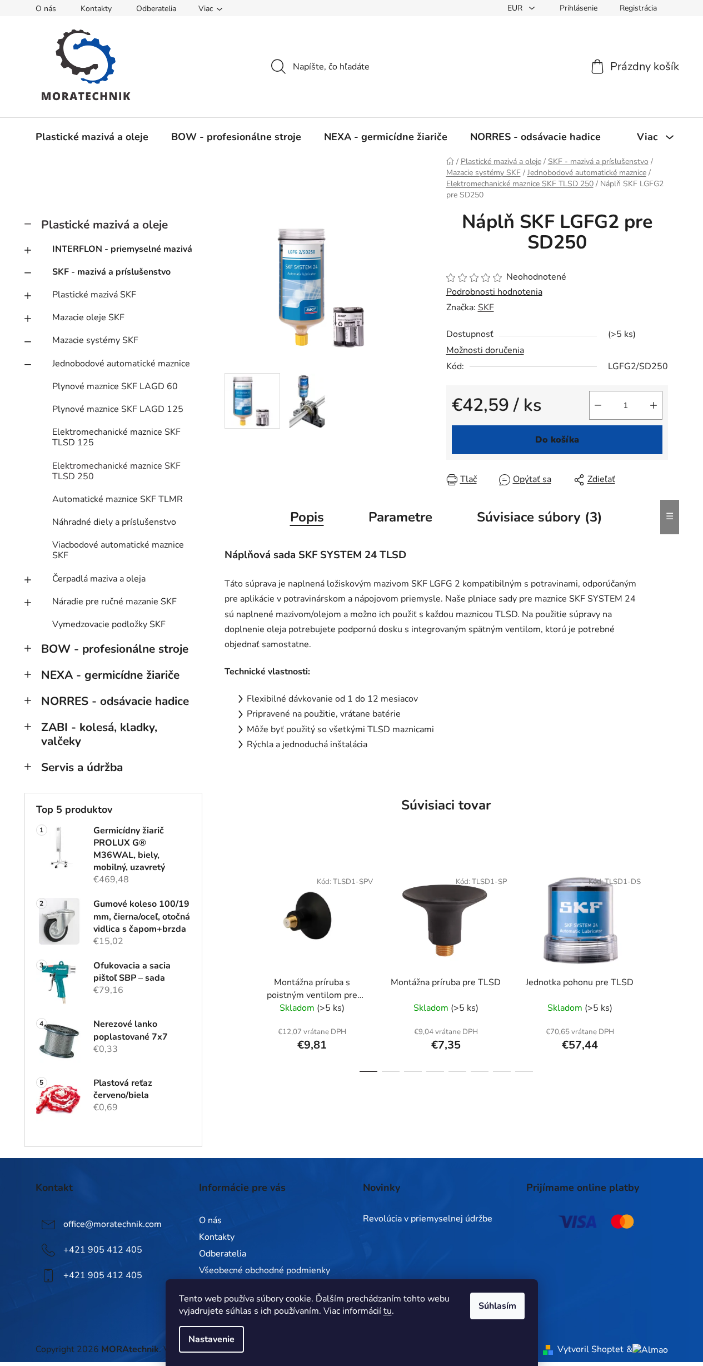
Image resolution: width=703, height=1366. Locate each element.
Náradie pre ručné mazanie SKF (114, 601)
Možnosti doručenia (485, 350)
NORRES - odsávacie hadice (115, 701)
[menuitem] (91, 137)
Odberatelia (156, 8)
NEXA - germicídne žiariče (110, 675)
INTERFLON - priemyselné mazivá (122, 249)
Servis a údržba (82, 767)
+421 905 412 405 (102, 1250)
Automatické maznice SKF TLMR (117, 499)
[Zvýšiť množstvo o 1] (653, 405)
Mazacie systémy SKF (95, 340)
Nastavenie (211, 1339)
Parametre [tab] (400, 517)
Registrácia (638, 8)
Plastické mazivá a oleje (104, 224)
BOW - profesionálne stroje (114, 649)
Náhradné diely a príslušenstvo (114, 522)
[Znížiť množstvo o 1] (598, 405)
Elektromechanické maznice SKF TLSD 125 (116, 437)
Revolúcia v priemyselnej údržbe (427, 1219)
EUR (516, 8)
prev (233, 968)
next (659, 968)
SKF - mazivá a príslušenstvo (111, 272)
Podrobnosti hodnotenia (494, 292)
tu (387, 1311)
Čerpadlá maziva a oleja (99, 579)
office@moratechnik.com (112, 1224)
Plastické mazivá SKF (94, 295)
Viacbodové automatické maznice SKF (118, 550)
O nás (46, 8)
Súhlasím (497, 1306)
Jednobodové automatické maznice (121, 363)
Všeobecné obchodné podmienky (264, 1270)
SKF (486, 307)
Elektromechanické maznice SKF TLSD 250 (116, 471)
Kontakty (96, 8)
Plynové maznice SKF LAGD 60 (115, 386)
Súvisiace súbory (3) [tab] (539, 517)
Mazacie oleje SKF (88, 317)
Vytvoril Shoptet (590, 1349)
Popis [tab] (307, 517)
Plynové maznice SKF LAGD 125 (117, 409)
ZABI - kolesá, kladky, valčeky (99, 734)
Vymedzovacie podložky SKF (109, 624)
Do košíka (557, 440)
